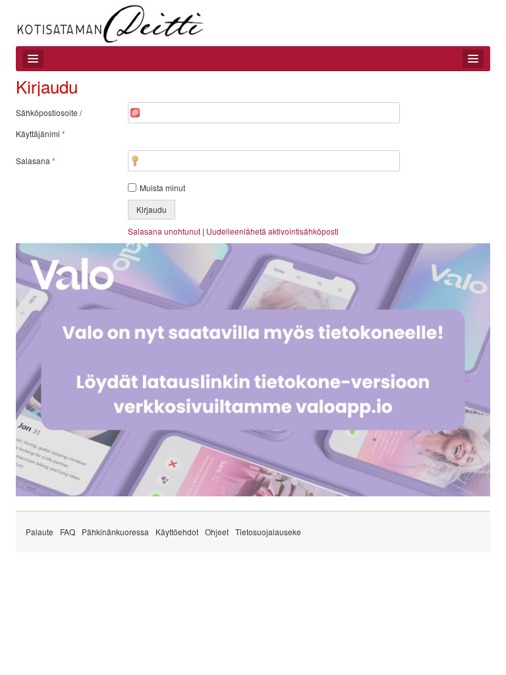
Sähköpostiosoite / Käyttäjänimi (49, 123)
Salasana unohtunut (164, 231)
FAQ (67, 531)
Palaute (39, 531)
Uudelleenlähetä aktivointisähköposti (272, 231)
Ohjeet (217, 531)
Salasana (35, 160)
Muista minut (162, 187)
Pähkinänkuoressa (115, 531)
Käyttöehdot (176, 531)
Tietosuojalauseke (268, 531)
